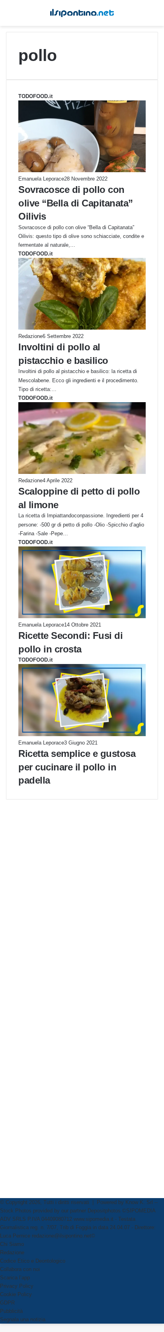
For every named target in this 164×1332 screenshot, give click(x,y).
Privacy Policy (16, 1286)
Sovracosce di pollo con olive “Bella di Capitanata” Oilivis (75, 203)
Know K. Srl (139, 1202)
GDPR (7, 1303)
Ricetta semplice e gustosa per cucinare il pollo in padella (76, 767)
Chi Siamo (12, 1244)
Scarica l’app (15, 1278)
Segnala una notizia (22, 1319)
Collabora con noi (20, 1269)
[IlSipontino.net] (82, 13)
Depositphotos (105, 1211)
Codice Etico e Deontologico (32, 1261)
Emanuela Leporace (41, 179)
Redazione (30, 336)
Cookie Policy (16, 1294)
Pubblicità (11, 1311)
